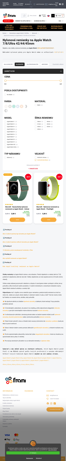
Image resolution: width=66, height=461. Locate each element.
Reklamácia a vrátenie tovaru (10, 395)
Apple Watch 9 (11, 142)
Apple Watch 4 (11, 129)
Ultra (40, 48)
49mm (40, 129)
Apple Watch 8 (11, 139)
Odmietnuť (39, 458)
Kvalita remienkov (15, 4)
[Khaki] (10, 106)
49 (55, 52)
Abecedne (45, 64)
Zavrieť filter (9, 71)
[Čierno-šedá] (6, 110)
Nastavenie (29, 458)
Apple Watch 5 (11, 131)
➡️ (4, 229)
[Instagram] (51, 403)
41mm (40, 124)
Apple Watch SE (12, 144)
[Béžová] (6, 106)
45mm (49, 126)
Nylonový (10, 157)
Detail (17, 219)
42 (63, 52)
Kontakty (5, 426)
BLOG (28, 4)
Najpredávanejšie (32, 64)
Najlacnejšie (8, 64)
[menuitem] (8, 21)
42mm (49, 124)
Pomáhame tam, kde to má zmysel (12, 414)
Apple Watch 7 (11, 137)
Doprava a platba (7, 423)
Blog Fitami (6, 411)
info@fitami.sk (54, 395)
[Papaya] (21, 106)
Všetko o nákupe (20, 4)
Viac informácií (52, 449)
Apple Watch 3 (11, 126)
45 (58, 52)
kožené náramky (43, 310)
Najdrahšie (19, 64)
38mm (40, 121)
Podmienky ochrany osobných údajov (11, 420)
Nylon (39, 105)
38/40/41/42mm (42, 157)
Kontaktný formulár (55, 409)
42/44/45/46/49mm (43, 160)
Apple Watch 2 (11, 124)
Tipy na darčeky (7, 397)
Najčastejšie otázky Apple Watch (6, 4)
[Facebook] (47, 403)
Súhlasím (33, 453)
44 (60, 52)
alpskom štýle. (45, 341)
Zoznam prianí (44, 15)
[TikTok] (54, 403)
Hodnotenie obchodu (8, 406)
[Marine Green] (14, 106)
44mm (40, 126)
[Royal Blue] (17, 106)
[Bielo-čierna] (25, 106)
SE (43, 48)
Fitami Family (6, 408)
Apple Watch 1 (11, 121)
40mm (49, 121)
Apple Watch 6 (11, 134)
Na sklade (10, 94)
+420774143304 (54, 398)
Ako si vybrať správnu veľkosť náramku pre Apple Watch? (21, 242)
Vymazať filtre (33, 168)
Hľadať (24, 15)
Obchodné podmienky (8, 416)
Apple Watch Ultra (12, 147)
